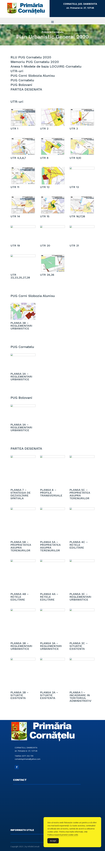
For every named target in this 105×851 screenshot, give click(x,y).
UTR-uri (16, 71)
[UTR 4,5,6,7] (22, 154)
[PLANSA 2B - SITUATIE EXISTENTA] (22, 659)
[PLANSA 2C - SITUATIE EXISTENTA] (82, 610)
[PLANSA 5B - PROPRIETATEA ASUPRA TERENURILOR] (22, 509)
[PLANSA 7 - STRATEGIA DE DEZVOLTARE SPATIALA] (22, 456)
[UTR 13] (82, 168)
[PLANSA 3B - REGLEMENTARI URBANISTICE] (22, 319)
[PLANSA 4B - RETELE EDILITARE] (22, 561)
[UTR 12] (52, 183)
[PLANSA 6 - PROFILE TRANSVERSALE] (52, 456)
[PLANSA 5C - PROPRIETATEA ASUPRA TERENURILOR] (82, 456)
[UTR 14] (22, 212)
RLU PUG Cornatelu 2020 (30, 57)
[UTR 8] (52, 154)
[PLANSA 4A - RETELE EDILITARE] (52, 561)
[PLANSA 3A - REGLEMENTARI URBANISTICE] (22, 355)
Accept (53, 840)
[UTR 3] (82, 125)
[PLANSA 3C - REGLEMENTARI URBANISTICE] (82, 561)
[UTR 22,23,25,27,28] (22, 256)
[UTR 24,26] (52, 271)
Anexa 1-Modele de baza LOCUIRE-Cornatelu (45, 66)
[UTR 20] (52, 227)
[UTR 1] (22, 125)
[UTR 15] (52, 212)
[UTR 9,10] (82, 154)
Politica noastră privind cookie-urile (62, 834)
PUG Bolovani (21, 85)
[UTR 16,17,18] (82, 212)
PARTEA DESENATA (26, 89)
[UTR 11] (22, 183)
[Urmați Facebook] (17, 767)
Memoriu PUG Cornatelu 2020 (34, 62)
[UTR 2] (52, 125)
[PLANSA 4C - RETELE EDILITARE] (82, 509)
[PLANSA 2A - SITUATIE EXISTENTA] (52, 659)
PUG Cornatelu (22, 80)
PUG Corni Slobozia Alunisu (32, 75)
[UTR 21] (82, 227)
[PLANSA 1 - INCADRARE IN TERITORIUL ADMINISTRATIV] (82, 659)
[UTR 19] (22, 227)
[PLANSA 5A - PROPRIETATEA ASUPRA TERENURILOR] (52, 509)
